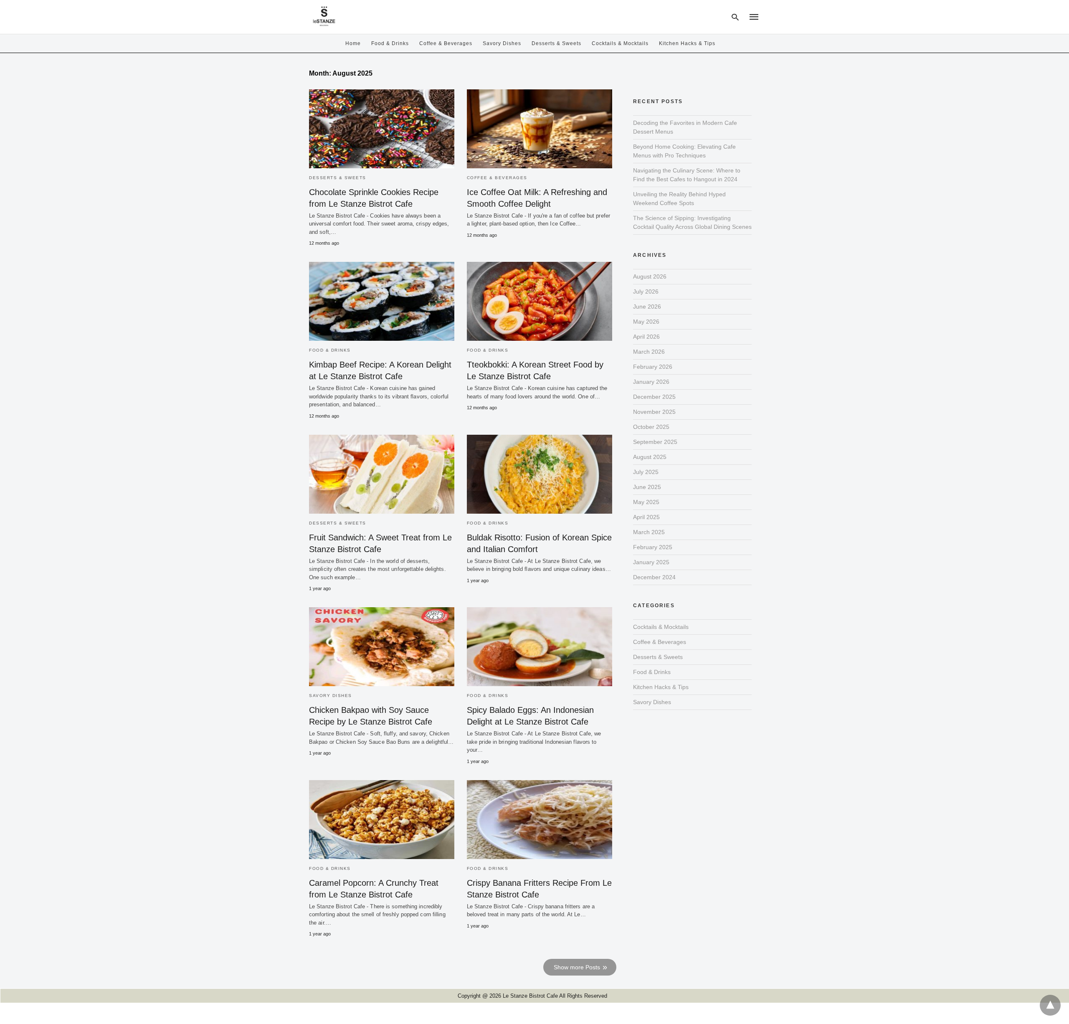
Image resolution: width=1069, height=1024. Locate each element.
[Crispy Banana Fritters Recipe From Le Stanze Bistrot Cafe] (539, 819)
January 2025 (651, 562)
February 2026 (652, 366)
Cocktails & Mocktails (620, 43)
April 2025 (646, 517)
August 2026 (649, 276)
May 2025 (646, 502)
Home (353, 43)
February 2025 (652, 547)
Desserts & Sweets (556, 43)
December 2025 (654, 396)
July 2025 (646, 472)
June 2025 (647, 487)
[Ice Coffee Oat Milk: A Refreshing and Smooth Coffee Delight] (539, 128)
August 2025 (649, 457)
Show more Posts (577, 967)
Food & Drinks (390, 43)
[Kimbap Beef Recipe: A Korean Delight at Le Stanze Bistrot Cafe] (381, 301)
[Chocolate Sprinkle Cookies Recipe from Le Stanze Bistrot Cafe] (381, 128)
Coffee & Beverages (445, 43)
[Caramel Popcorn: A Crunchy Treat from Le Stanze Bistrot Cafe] (381, 819)
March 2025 (649, 532)
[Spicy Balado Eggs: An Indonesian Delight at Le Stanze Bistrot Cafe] (539, 646)
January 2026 (651, 381)
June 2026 (647, 306)
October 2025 (651, 426)
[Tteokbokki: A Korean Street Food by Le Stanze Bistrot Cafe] (539, 301)
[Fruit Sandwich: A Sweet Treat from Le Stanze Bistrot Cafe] (381, 474)
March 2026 (649, 351)
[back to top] (1050, 1005)
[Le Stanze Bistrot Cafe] (324, 16)
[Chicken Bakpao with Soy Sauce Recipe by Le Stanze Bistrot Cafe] (381, 646)
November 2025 (654, 411)
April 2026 (646, 336)
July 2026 (646, 291)
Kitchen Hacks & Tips (687, 43)
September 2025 (655, 441)
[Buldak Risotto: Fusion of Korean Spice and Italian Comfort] (539, 474)
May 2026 (646, 321)
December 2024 (654, 577)
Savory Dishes (502, 43)
